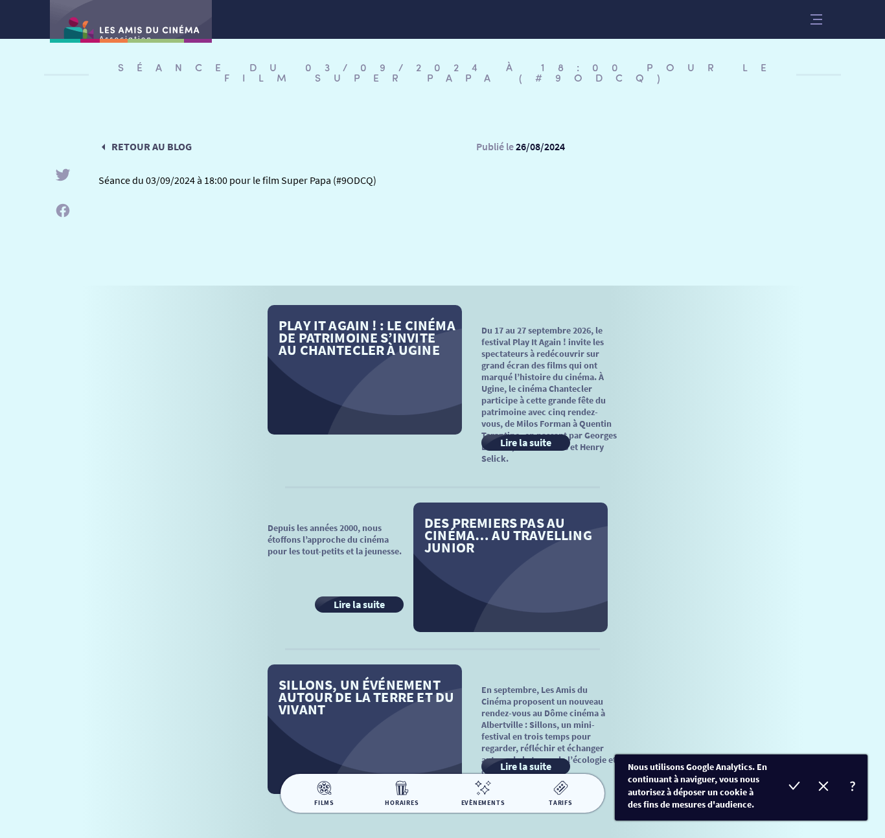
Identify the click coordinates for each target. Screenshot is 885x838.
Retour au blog (151, 146)
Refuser (823, 787)
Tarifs (561, 802)
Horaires (402, 802)
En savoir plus (853, 787)
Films (324, 802)
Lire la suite (525, 442)
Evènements (483, 802)
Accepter (794, 787)
